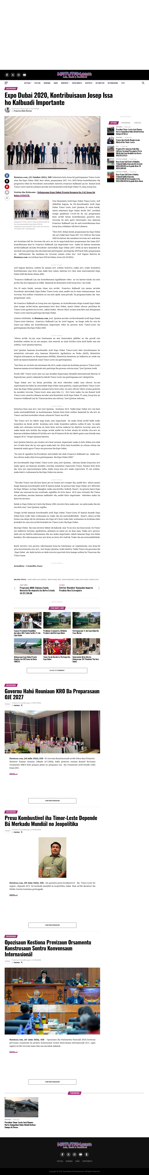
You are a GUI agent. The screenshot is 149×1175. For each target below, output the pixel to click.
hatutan (17, 705)
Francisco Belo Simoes (23, 111)
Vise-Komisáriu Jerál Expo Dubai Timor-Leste (81, 579)
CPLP (123, 83)
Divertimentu (77, 83)
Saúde (56, 83)
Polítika (37, 83)
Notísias (27, 83)
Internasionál (113, 83)
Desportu (88, 83)
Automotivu (100, 83)
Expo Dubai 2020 (55, 579)
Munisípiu (64, 83)
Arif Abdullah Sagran (37, 579)
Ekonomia (47, 83)
